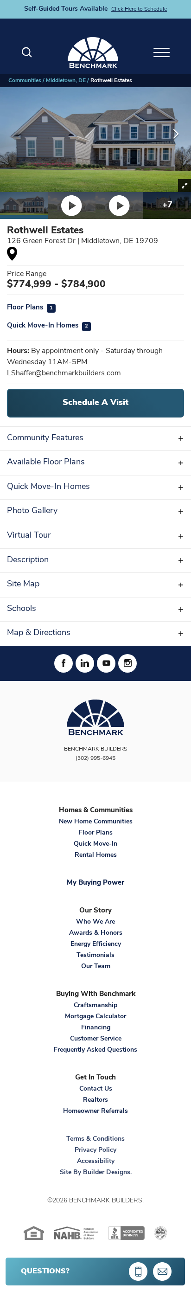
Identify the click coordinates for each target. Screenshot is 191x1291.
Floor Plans (30, 307)
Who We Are (95, 921)
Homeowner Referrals (95, 1111)
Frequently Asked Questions (95, 1050)
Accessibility (96, 1161)
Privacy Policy (95, 1150)
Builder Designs (106, 1172)
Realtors (95, 1100)
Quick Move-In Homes (47, 325)
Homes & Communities (96, 810)
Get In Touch (95, 1077)
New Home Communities (96, 821)
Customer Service (95, 1038)
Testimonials (95, 955)
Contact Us (95, 1088)
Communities (24, 80)
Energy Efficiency (95, 944)
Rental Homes (96, 855)
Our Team (95, 966)
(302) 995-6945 (95, 758)
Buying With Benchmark (95, 994)
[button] (26, 52)
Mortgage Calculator (95, 1016)
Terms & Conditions (95, 1139)
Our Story (95, 910)
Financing (95, 1027)
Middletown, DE (66, 80)
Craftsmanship (95, 1005)
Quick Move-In (95, 844)
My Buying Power (95, 883)
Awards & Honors (95, 933)
